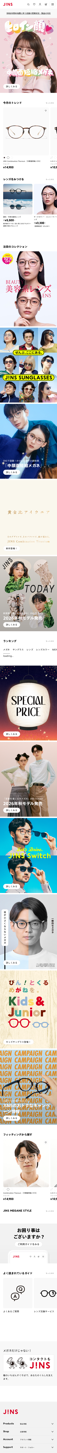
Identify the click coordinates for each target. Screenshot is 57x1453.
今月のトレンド (12, 102)
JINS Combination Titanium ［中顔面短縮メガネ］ (22, 161)
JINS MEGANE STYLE (17, 1263)
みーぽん (14, 1299)
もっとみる (50, 103)
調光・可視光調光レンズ (12, 217)
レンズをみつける (13, 179)
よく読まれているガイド (17, 1363)
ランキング (10, 631)
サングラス (18, 640)
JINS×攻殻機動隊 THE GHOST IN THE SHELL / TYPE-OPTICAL (23, 700)
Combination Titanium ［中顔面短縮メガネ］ (20, 1245)
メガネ (6, 640)
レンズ (29, 640)
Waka (36, 1299)
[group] (17, 1385)
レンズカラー (43, 640)
